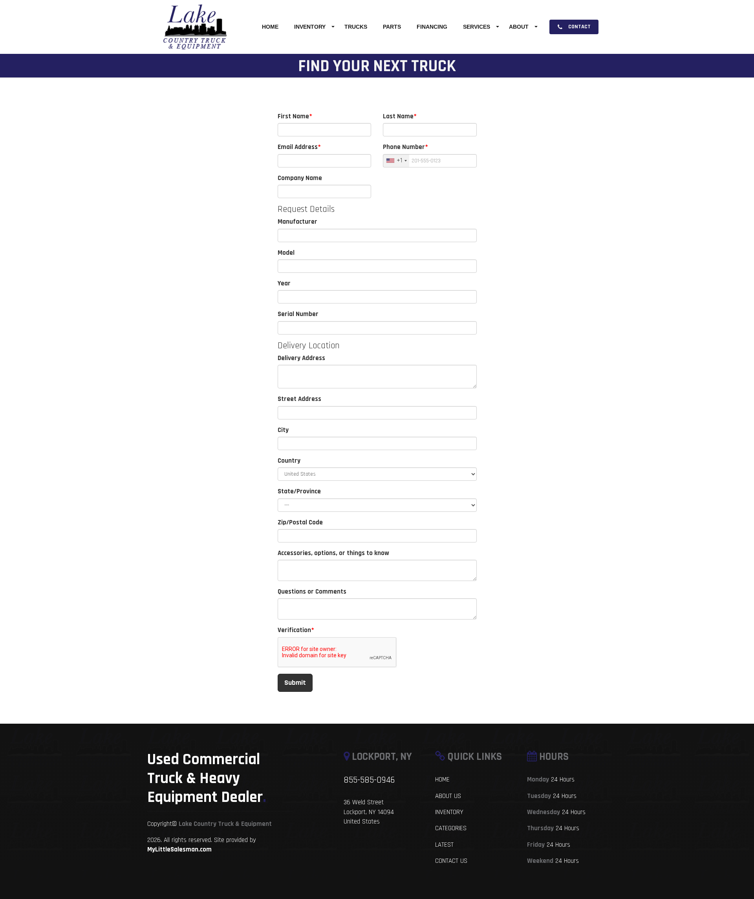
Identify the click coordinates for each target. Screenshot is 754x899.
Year (284, 283)
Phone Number (404, 147)
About (519, 27)
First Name (293, 116)
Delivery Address (301, 358)
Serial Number (298, 314)
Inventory (310, 27)
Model (286, 252)
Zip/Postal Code (300, 522)
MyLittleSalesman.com (179, 849)
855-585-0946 (369, 780)
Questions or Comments (312, 591)
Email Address (298, 147)
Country (289, 460)
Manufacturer (297, 221)
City (283, 430)
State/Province (299, 491)
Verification (294, 630)
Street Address (299, 399)
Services (476, 27)
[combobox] (396, 160)
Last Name (398, 116)
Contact (579, 26)
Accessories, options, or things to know (333, 553)
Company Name (300, 178)
